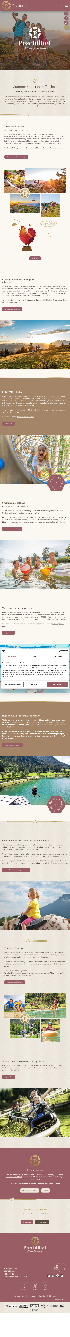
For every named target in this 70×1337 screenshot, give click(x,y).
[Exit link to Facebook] (66, 13)
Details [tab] (35, 656)
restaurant (48, 1184)
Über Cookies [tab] (58, 656)
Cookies (31, 1296)
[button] (66, 6)
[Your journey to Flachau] (57, 1271)
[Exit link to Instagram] (66, 18)
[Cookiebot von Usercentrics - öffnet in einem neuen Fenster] (60, 651)
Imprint (42, 1296)
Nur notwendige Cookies (13, 684)
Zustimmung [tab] (12, 656)
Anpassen (34, 684)
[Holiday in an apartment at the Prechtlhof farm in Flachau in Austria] (6, 5)
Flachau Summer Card (44, 148)
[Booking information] (66, 27)
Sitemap (53, 1296)
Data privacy (19, 1296)
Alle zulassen (57, 684)
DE (61, 6)
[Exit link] (11, 1306)
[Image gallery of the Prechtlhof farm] (66, 23)
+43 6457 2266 (10, 1274)
